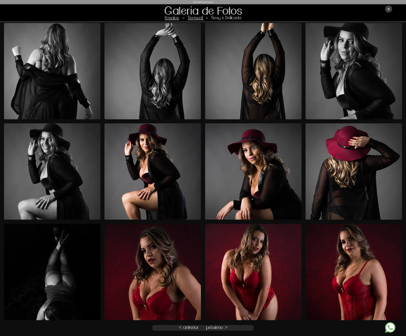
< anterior (189, 327)
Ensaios (172, 18)
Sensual (196, 18)
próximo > (216, 327)
